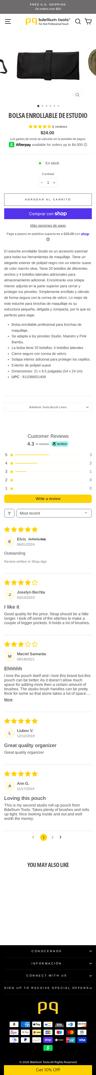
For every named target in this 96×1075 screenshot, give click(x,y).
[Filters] (9, 513)
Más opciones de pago (48, 226)
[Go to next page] (62, 837)
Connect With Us (46, 975)
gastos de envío (26, 139)
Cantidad (48, 174)
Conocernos (47, 951)
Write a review (48, 499)
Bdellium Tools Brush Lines (47, 407)
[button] (40, 127)
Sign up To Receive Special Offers (46, 987)
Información (47, 963)
